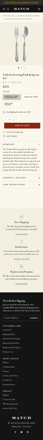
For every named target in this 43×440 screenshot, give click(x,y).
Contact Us (7, 330)
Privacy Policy (21, 426)
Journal (6, 371)
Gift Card (10, 408)
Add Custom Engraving (14, 132)
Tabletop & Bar (9, 16)
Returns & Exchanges (11, 339)
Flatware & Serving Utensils (28, 16)
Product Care (8, 352)
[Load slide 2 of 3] (21, 67)
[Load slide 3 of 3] (24, 67)
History (6, 363)
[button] (8, 9)
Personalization (9, 385)
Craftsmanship (8, 367)
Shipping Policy (9, 334)
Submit (34, 318)
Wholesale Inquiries (10, 404)
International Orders (11, 343)
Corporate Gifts (9, 400)
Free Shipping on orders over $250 (21, 2)
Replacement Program (11, 348)
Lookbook (7, 380)
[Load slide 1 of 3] (18, 67)
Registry (6, 395)
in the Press (10, 376)
